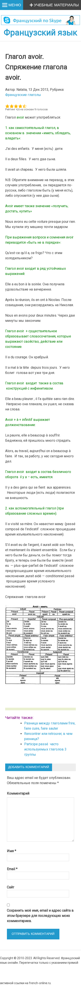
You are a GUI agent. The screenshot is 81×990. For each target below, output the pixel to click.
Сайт (10, 887)
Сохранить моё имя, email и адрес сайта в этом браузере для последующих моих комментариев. (40, 915)
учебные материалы (56, 5)
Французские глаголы (23, 95)
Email (12, 869)
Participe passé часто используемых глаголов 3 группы (45, 749)
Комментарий (18, 793)
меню (14, 5)
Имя (11, 851)
